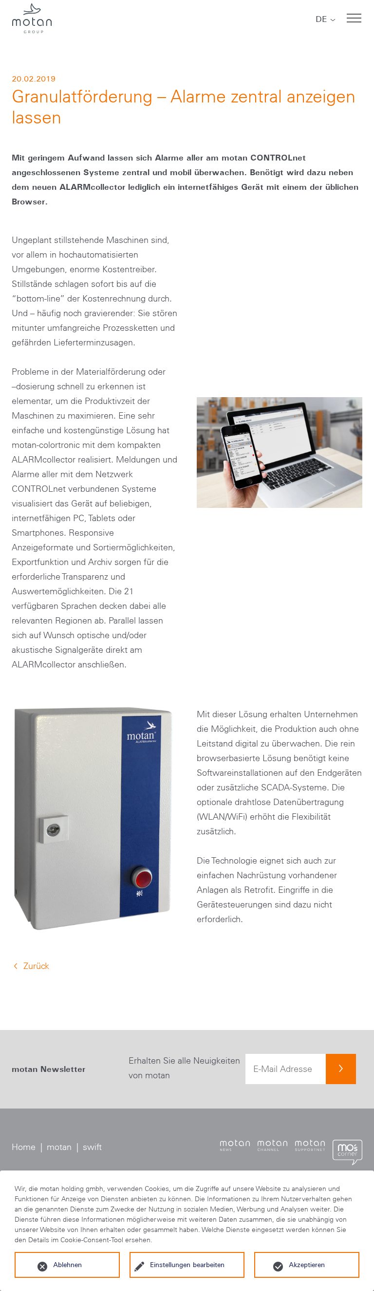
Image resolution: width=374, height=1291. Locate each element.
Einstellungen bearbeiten (187, 1264)
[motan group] (32, 18)
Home (24, 1147)
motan (59, 1147)
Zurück (36, 966)
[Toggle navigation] (354, 18)
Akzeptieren (307, 1264)
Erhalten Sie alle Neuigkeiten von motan (184, 1068)
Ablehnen (67, 1264)
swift (92, 1147)
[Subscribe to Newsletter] (341, 1069)
